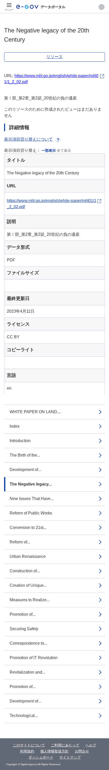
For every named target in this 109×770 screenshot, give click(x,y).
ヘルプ (90, 745)
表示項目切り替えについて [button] (28, 139)
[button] (101, 7)
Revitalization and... (27, 672)
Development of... (25, 469)
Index (15, 426)
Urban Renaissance (28, 556)
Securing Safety (24, 629)
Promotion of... (22, 614)
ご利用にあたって (65, 745)
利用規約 (27, 751)
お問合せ (82, 751)
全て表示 (64, 150)
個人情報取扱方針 (54, 751)
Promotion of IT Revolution (34, 658)
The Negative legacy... (30, 484)
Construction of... (25, 571)
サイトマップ (70, 757)
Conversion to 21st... (28, 527)
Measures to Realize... (30, 600)
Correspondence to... (28, 643)
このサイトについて (29, 745)
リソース (54, 57)
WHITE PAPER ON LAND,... (35, 412)
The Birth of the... (25, 455)
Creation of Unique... (28, 585)
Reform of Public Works (31, 513)
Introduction (20, 441)
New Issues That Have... (31, 498)
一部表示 (49, 150)
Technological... (24, 715)
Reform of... (20, 542)
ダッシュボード (40, 757)
